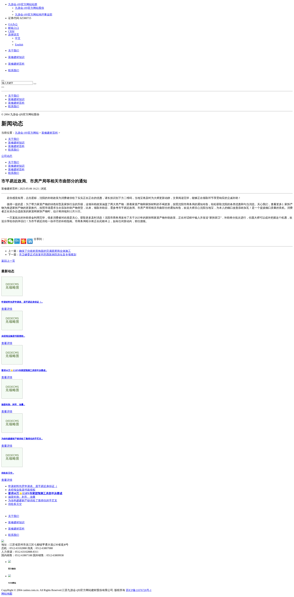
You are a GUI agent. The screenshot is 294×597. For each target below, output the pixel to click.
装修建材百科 (16, 63)
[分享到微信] (10, 241)
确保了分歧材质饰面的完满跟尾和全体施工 (45, 251)
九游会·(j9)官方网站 (27, 132)
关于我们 (13, 50)
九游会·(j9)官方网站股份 (29, 7)
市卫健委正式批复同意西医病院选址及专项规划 (47, 254)
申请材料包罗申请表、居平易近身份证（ (32, 486)
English (19, 44)
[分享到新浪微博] (4, 241)
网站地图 (6, 593)
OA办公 (13, 24)
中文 (17, 38)
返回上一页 (8, 260)
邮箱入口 (13, 27)
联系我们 (13, 70)
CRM (11, 31)
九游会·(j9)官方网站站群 (22, 4)
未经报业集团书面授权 (21, 489)
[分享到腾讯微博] (17, 241)
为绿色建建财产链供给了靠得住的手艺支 (32, 500)
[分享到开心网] (23, 241)
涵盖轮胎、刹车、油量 (21, 496)
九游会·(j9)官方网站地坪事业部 (33, 14)
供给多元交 (15, 504)
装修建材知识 (16, 57)
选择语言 (13, 34)
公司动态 (6, 156)
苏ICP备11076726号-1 (138, 590)
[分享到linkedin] (30, 241)
